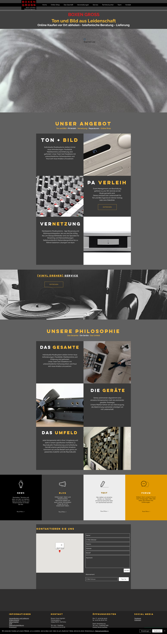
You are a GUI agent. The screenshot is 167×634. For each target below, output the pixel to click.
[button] (127, 4)
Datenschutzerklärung (102, 631)
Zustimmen (157, 631)
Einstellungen (145, 631)
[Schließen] (165, 630)
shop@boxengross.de (58, 627)
